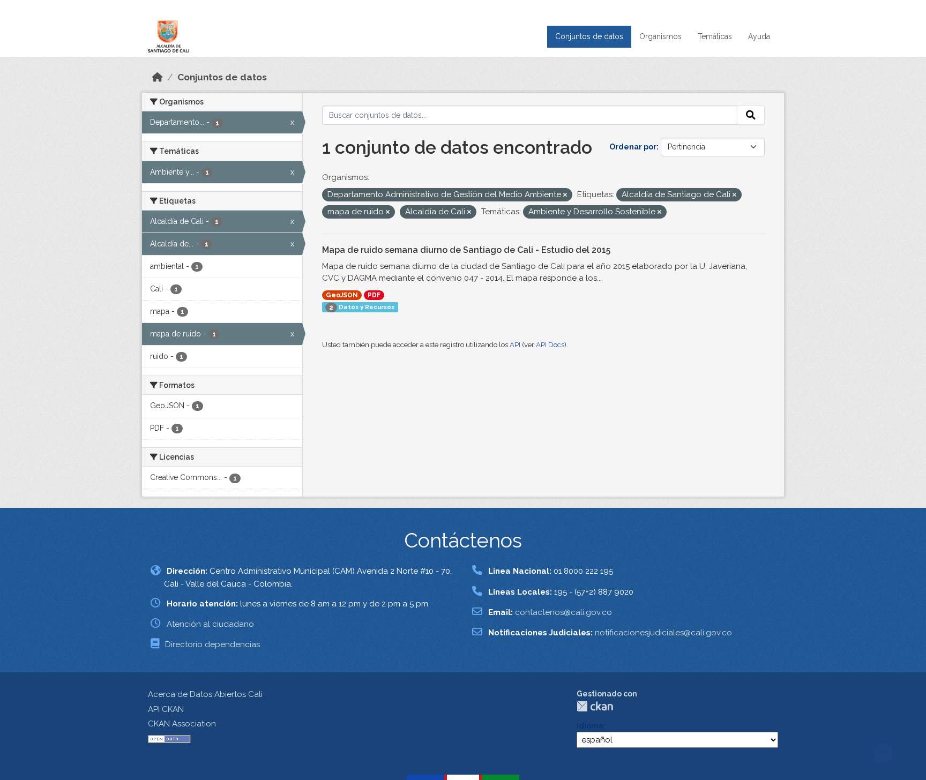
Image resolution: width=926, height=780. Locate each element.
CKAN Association (182, 724)
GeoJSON (342, 295)
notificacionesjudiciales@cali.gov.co (663, 633)
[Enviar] (751, 115)
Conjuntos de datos (589, 36)
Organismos (660, 36)
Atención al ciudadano (210, 624)
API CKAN (166, 709)
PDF (374, 295)
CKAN (595, 706)
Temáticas (715, 36)
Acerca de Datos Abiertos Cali (205, 694)
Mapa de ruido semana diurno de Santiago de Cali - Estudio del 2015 (466, 250)
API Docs (550, 345)
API (515, 345)
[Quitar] (565, 195)
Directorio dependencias (212, 644)
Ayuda (759, 36)
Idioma (590, 726)
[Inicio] (157, 77)
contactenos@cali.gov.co (563, 612)
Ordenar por (632, 146)
